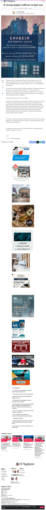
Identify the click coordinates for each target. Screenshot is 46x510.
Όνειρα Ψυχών (17, 138)
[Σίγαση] (30, 366)
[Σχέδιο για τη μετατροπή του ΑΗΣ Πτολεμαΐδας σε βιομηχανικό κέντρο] (29, 438)
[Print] (26, 9)
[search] (41, 1)
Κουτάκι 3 (19, 437)
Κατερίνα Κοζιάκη (12, 482)
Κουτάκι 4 (8, 439)
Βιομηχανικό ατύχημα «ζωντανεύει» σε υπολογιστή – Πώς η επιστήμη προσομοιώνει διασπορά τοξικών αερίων (23, 422)
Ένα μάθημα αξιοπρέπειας (18, 418)
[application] (23, 361)
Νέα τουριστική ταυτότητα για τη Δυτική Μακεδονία (23, 394)
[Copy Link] (24, 9)
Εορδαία (25, 439)
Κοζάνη (3, 439)
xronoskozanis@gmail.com (9, 498)
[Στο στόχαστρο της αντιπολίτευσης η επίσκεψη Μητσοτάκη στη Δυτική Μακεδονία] (6, 438)
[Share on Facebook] (18, 9)
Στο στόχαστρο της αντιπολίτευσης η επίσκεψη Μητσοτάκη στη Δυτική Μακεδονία (6, 446)
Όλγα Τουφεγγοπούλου (16, 482)
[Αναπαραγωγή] (13, 366)
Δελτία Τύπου (38, 439)
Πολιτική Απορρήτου (26, 506)
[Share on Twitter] (20, 9)
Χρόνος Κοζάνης (21, 11)
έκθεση (12, 138)
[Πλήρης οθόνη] (32, 366)
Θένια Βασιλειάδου (18, 475)
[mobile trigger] (2, 1)
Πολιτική (14, 439)
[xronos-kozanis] (9, 1)
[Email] (22, 9)
